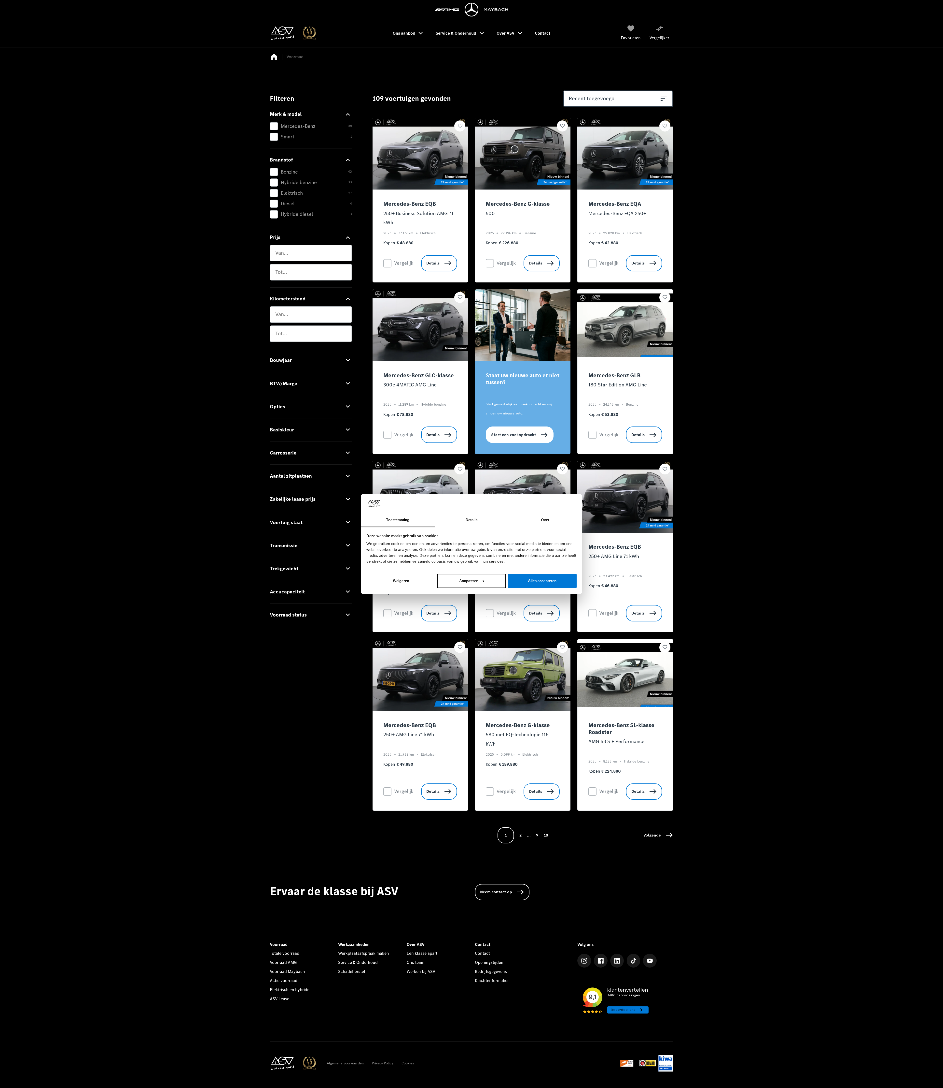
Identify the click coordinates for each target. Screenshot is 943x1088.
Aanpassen (468, 581)
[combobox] (311, 253)
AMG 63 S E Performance (616, 741)
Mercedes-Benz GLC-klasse (418, 375)
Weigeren (401, 581)
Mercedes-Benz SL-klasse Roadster (621, 729)
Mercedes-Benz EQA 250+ (617, 213)
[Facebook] (601, 961)
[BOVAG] (647, 1063)
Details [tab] (472, 520)
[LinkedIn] (617, 961)
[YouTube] (650, 961)
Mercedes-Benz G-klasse (518, 204)
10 (546, 835)
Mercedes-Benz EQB (409, 204)
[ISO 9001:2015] (665, 1063)
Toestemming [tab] (397, 520)
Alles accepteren (542, 581)
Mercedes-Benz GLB (614, 375)
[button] (658, 835)
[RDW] (628, 1063)
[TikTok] (633, 961)
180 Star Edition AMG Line (617, 384)
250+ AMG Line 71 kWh (613, 556)
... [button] (529, 835)
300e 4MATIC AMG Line (410, 384)
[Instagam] (584, 961)
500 (490, 213)
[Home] (293, 33)
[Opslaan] (459, 126)
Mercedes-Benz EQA (614, 204)
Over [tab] (545, 520)
